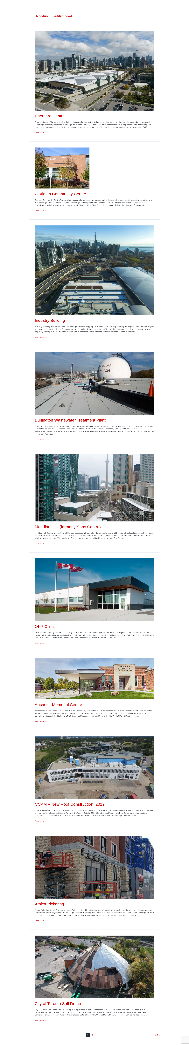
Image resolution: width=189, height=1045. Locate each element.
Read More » (40, 132)
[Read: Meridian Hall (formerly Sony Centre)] (94, 487)
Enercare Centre (50, 116)
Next (157, 1035)
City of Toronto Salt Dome (58, 1003)
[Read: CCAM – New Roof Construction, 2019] (94, 767)
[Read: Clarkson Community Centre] (62, 168)
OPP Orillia (45, 626)
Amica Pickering (49, 904)
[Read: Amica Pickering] (94, 867)
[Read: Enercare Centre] (94, 70)
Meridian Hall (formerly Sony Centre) (68, 527)
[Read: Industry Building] (94, 270)
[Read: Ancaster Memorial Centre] (94, 678)
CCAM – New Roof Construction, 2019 (70, 804)
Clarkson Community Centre (60, 194)
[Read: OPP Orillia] (94, 589)
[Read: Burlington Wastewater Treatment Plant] (94, 383)
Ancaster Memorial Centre (58, 704)
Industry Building (50, 320)
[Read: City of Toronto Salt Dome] (94, 967)
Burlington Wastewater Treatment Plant (70, 420)
